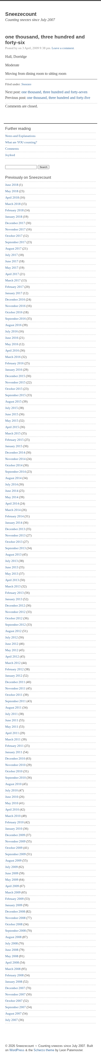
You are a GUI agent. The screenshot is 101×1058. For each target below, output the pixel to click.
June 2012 (11, 644)
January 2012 (13, 675)
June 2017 (11, 261)
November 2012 (15, 612)
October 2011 (14, 695)
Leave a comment (63, 48)
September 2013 (15, 548)
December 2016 (15, 299)
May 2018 (11, 191)
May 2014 (11, 497)
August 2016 (13, 325)
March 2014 (13, 510)
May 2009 (11, 879)
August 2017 (13, 248)
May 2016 (11, 344)
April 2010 (12, 809)
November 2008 (15, 918)
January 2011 (13, 752)
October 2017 (14, 236)
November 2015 (15, 382)
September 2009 (15, 854)
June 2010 (11, 797)
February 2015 (14, 440)
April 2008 (12, 962)
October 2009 (14, 848)
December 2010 (15, 758)
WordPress (16, 1050)
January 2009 (13, 905)
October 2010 (14, 771)
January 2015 (13, 446)
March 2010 (13, 816)
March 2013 (13, 586)
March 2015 (13, 433)
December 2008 (15, 911)
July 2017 (11, 255)
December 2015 (15, 376)
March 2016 (13, 357)
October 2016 (14, 312)
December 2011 (15, 682)
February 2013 (14, 593)
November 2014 (15, 459)
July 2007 (11, 1020)
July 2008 (11, 943)
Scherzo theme (44, 1050)
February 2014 (14, 516)
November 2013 (15, 535)
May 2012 (11, 650)
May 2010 (11, 803)
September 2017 (15, 242)
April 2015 (12, 427)
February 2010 (14, 822)
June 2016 (11, 338)
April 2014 (12, 503)
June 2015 (11, 414)
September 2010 (15, 777)
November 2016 (15, 306)
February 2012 (14, 669)
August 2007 (13, 1013)
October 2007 (14, 1001)
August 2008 (13, 937)
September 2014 (15, 471)
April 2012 (12, 656)
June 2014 (11, 491)
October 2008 (14, 924)
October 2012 (14, 618)
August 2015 (13, 401)
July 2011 (11, 714)
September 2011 (15, 701)
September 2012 (15, 624)
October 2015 (14, 389)
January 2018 (13, 216)
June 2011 (11, 720)
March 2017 (13, 280)
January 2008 (13, 981)
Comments (12, 148)
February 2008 (14, 975)
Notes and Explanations (20, 136)
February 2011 (14, 746)
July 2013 (11, 561)
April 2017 (12, 274)
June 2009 (11, 873)
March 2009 (13, 892)
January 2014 (13, 522)
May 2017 (11, 267)
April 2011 (12, 733)
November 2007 (15, 994)
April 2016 (12, 350)
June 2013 (11, 567)
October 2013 (14, 542)
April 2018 (12, 197)
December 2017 (15, 223)
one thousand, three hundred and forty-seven (54, 92)
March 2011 (13, 739)
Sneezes (26, 84)
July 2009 (11, 867)
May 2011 (11, 726)
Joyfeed (10, 155)
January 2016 (13, 369)
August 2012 (13, 631)
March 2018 (13, 204)
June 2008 (11, 950)
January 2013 (13, 599)
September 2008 (15, 930)
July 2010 (11, 790)
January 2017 (13, 293)
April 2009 (12, 886)
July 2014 (11, 484)
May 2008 (11, 956)
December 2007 (15, 988)
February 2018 (14, 210)
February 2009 (14, 899)
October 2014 (14, 465)
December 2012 (15, 605)
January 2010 (13, 828)
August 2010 (13, 784)
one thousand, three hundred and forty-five (58, 98)
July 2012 (11, 637)
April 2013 (12, 580)
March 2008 (13, 969)
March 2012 (13, 663)
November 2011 (15, 688)
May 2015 (11, 420)
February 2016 (14, 363)
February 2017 (14, 287)
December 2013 (15, 529)
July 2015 (11, 408)
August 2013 (13, 554)
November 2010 (15, 765)
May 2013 (11, 573)
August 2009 (13, 860)
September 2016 (15, 318)
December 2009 (15, 835)
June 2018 (11, 185)
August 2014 (13, 478)
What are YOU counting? (21, 142)
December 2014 (15, 452)
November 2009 (15, 841)
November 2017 (15, 229)
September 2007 (15, 1007)
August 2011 (13, 707)
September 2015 (15, 395)
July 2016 (11, 331)
